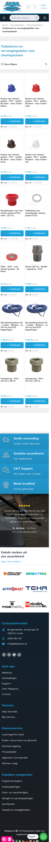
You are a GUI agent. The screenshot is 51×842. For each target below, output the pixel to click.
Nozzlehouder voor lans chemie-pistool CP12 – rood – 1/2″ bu (12, 213)
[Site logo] (12, 6)
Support (6, 683)
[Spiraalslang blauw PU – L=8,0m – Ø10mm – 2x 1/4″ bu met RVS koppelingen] (36, 308)
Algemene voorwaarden (15, 757)
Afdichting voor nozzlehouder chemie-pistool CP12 (35, 213)
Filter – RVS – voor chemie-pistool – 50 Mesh (10, 269)
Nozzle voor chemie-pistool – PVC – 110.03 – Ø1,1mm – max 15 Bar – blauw (12, 102)
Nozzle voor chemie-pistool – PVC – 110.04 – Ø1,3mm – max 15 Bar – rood (36, 102)
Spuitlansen (8, 804)
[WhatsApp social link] (19, 655)
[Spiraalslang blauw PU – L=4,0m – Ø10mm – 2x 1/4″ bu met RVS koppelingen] (12, 308)
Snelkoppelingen (11, 786)
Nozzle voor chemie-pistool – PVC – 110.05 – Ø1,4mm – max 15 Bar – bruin (12, 158)
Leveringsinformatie (13, 734)
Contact (6, 694)
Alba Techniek (9, 711)
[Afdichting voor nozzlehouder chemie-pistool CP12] (36, 196)
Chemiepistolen (34, 25)
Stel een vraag (9, 763)
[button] (12, 121)
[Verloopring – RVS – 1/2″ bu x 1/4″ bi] (36, 364)
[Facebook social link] (4, 655)
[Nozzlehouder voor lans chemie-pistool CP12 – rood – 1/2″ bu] (12, 196)
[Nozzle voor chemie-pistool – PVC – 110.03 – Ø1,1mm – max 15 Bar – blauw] (12, 84)
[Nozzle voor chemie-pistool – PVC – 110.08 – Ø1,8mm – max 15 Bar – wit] (36, 140)
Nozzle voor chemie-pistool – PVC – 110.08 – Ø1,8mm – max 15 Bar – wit (36, 158)
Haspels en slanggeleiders (16, 809)
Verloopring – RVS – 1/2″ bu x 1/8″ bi (10, 379)
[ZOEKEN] (36, 18)
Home (5, 25)
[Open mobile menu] (4, 18)
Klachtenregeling (11, 746)
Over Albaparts (10, 688)
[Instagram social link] (9, 655)
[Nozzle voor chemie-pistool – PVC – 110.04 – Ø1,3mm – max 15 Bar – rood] (36, 85)
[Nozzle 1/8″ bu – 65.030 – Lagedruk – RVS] (36, 252)
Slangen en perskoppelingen (17, 798)
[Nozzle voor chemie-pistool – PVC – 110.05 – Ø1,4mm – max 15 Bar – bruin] (12, 140)
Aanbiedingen (9, 678)
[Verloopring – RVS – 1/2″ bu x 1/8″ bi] (12, 364)
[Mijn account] (45, 18)
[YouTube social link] (14, 655)
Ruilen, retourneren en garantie (19, 740)
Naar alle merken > (11, 561)
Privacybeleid (9, 751)
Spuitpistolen (17, 25)
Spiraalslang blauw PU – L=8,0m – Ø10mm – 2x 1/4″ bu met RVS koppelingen (36, 326)
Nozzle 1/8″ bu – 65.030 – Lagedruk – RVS (36, 267)
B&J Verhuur (8, 717)
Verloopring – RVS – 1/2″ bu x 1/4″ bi (34, 379)
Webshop (7, 672)
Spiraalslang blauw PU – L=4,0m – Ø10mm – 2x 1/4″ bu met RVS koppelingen (12, 326)
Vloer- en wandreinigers (15, 792)
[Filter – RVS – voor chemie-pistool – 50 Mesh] (12, 252)
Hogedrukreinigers (12, 781)
